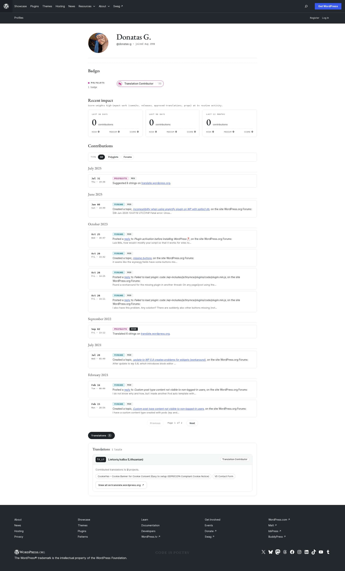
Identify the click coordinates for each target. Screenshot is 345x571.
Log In (325, 18)
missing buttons (142, 258)
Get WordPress (328, 6)
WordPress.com (279, 519)
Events (209, 525)
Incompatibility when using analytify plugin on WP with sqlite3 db (171, 209)
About (18, 519)
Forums (128, 157)
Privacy (18, 536)
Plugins (82, 531)
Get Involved (212, 519)
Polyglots (113, 157)
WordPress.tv (150, 536)
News (17, 525)
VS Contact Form (224, 476)
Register (314, 18)
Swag (210, 536)
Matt (272, 525)
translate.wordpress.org (155, 183)
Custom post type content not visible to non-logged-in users (168, 408)
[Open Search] (306, 6)
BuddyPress (277, 536)
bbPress (274, 531)
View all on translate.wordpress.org (119, 485)
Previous (155, 423)
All (101, 157)
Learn (144, 519)
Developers (148, 531)
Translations (100, 435)
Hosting (19, 531)
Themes (83, 525)
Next (192, 423)
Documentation (150, 525)
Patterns (83, 536)
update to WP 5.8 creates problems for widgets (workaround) (169, 359)
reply (127, 238)
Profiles (18, 17)
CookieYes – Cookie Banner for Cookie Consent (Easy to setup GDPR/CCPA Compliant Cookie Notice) (153, 476)
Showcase (84, 519)
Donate (211, 531)
